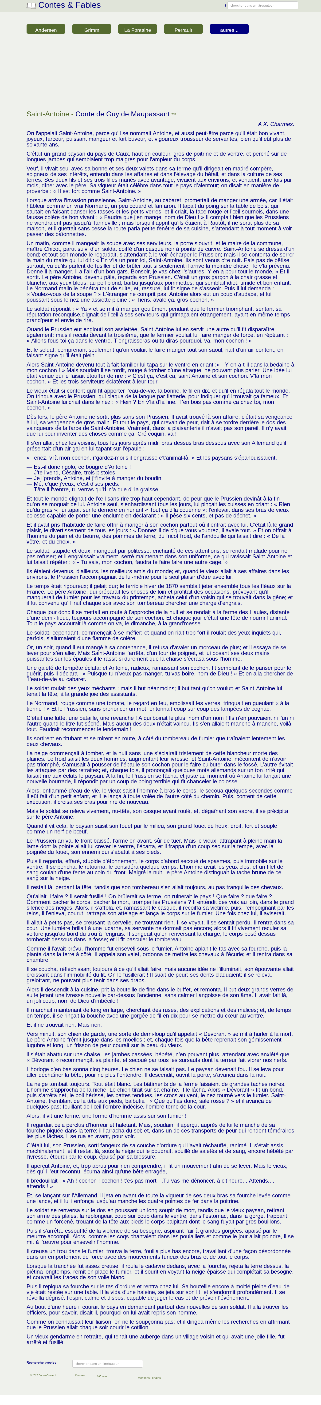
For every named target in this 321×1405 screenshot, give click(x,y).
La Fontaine (137, 30)
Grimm (91, 30)
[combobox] (262, 5)
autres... (229, 30)
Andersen (46, 30)
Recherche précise (41, 1362)
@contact (80, 1375)
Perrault (183, 30)
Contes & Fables (68, 5)
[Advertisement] (160, 72)
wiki (174, 114)
